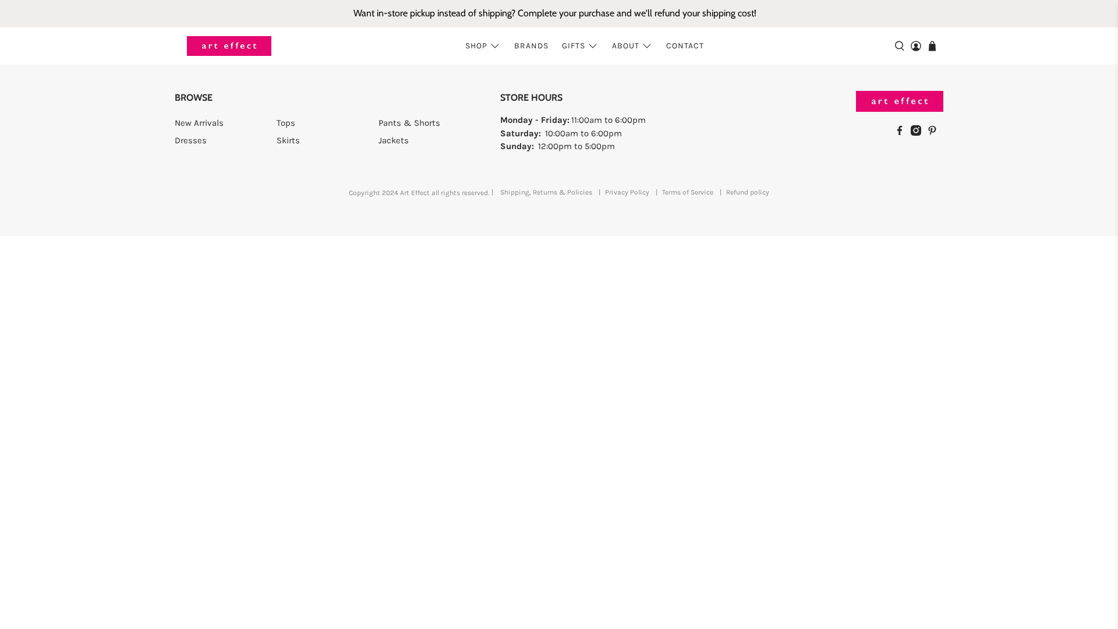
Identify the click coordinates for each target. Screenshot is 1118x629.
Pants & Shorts (409, 123)
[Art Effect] (229, 46)
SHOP (476, 46)
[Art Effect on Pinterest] (935, 133)
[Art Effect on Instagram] (919, 133)
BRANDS (531, 46)
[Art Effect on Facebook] (902, 133)
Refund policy (747, 192)
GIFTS (573, 46)
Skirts (288, 140)
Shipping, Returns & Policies (546, 192)
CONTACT (685, 46)
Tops (286, 123)
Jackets (393, 140)
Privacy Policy (627, 192)
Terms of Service (687, 192)
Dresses (191, 140)
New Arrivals (199, 123)
